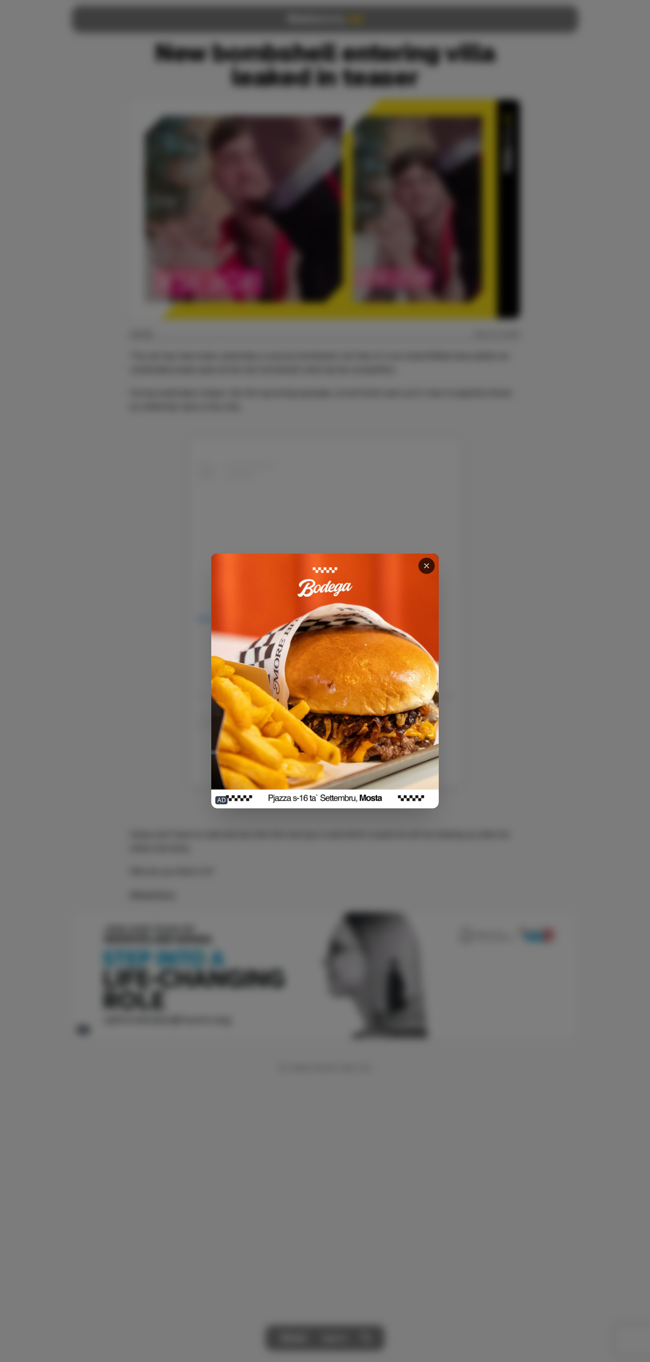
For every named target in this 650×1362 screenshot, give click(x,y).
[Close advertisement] (426, 566)
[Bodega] (325, 681)
